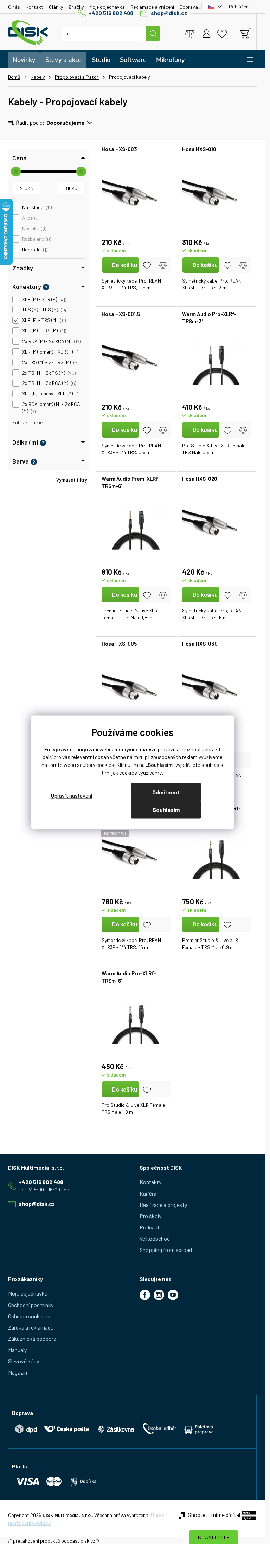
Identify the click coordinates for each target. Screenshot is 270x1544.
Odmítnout (166, 791)
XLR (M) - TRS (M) (43, 331)
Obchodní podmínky (30, 1304)
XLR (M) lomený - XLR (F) (50, 352)
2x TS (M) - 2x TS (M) (48, 373)
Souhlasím (166, 809)
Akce (30, 218)
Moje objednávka (107, 7)
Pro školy (150, 1216)
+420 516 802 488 (111, 12)
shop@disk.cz (169, 12)
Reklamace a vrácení (152, 7)
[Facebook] (145, 1295)
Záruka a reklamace (30, 1327)
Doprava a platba (198, 7)
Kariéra (148, 1193)
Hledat (153, 33)
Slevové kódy (23, 1361)
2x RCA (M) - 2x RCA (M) (50, 341)
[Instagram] (159, 1295)
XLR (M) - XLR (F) (43, 299)
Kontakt (34, 7)
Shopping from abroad (166, 1249)
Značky (76, 7)
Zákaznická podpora (32, 1338)
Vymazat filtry (71, 480)
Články (56, 7)
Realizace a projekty (163, 1204)
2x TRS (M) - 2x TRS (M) (49, 362)
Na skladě (36, 207)
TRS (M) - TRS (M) (44, 309)
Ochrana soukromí (29, 1316)
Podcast (150, 1227)
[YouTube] (173, 1295)
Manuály (17, 1349)
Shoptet (197, 1514)
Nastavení (71, 795)
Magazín (17, 1372)
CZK (213, 6)
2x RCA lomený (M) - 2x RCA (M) (51, 407)
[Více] (245, 59)
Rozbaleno (36, 239)
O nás (14, 7)
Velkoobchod (155, 1238)
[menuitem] (24, 60)
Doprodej (34, 249)
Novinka (33, 228)
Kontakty (150, 1181)
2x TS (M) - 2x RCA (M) (48, 383)
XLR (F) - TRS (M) (43, 320)
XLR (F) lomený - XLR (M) (50, 393)
